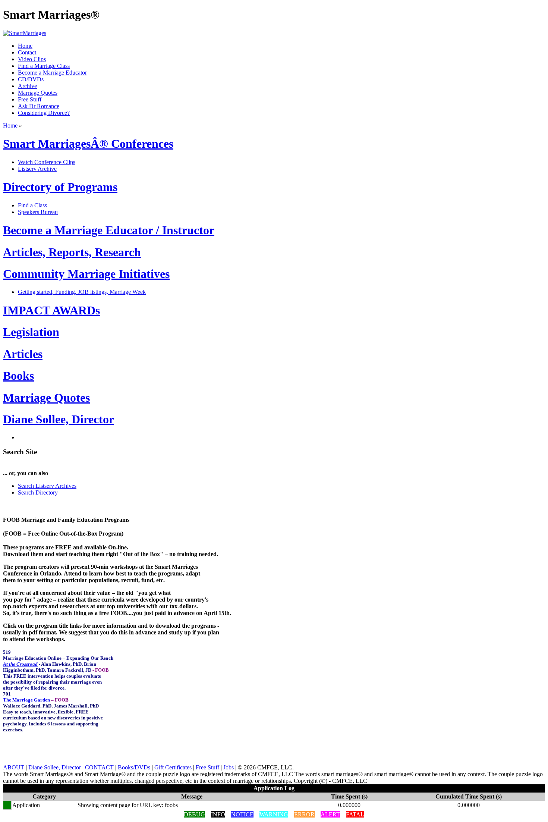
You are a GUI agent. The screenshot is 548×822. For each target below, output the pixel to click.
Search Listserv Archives (47, 486)
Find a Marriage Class (44, 66)
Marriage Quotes (37, 93)
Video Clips (32, 59)
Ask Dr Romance (38, 106)
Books (18, 375)
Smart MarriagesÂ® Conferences (88, 143)
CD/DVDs (31, 79)
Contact (27, 52)
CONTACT (99, 767)
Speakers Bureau (38, 212)
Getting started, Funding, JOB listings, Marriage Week (82, 292)
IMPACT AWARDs (51, 310)
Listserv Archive (37, 169)
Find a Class (32, 205)
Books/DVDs (134, 767)
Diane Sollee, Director (58, 419)
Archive (27, 86)
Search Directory (38, 492)
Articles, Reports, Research (72, 252)
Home (25, 46)
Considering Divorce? (44, 113)
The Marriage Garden (26, 700)
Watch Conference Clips (46, 162)
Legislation (31, 332)
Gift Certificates (173, 767)
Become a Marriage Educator (52, 72)
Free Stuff (29, 99)
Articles (22, 354)
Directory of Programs (60, 187)
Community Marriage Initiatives (86, 273)
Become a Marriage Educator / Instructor (108, 230)
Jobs (228, 767)
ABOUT (13, 767)
